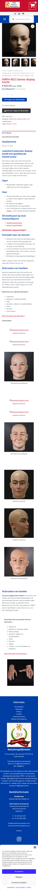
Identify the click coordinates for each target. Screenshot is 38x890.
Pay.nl (8, 773)
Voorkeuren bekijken (19, 883)
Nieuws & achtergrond (19, 719)
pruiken (9, 211)
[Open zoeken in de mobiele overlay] (21, 19)
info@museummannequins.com (19, 823)
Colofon (29, 887)
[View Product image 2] (16, 62)
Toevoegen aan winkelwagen (14, 100)
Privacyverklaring (21, 887)
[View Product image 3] (25, 62)
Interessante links (19, 717)
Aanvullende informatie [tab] (10, 137)
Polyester (9, 124)
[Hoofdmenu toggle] (4, 19)
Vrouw (14, 124)
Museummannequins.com (13, 9)
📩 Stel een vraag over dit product (16, 111)
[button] (35, 847)
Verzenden (19, 709)
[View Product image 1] (6, 62)
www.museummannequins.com (19, 826)
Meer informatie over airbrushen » (13, 316)
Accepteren (19, 871)
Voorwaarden (19, 707)
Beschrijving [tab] (6, 133)
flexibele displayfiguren (14, 223)
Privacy (19, 712)
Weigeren (19, 877)
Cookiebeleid (10, 887)
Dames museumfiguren (14, 225)
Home (4, 70)
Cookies (19, 714)
